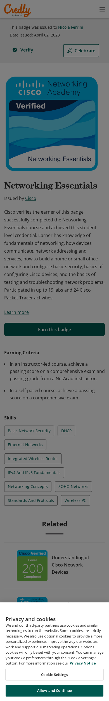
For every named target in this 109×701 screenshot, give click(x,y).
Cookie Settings (54, 674)
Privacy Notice (83, 663)
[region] (54, 651)
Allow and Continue (54, 690)
